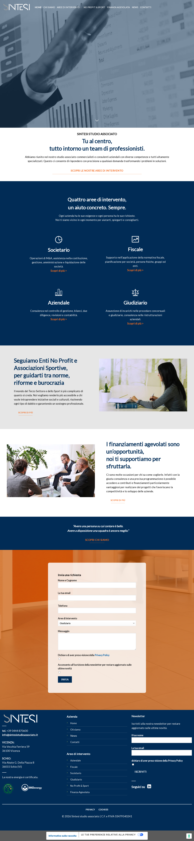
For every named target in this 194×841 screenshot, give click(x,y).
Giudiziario (76, 779)
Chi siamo (49, 7)
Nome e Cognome (67, 580)
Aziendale (75, 760)
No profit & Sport (94, 7)
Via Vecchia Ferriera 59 (16, 746)
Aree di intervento (67, 618)
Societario (75, 773)
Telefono (62, 605)
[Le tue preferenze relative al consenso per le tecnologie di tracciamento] (189, 836)
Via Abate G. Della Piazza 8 (18, 762)
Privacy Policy (102, 655)
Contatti (145, 7)
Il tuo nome (137, 735)
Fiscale (74, 767)
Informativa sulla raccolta (62, 835)
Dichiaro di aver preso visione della (83, 655)
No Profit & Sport (79, 785)
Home (38, 7)
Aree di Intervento (68, 7)
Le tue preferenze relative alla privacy (108, 834)
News (135, 7)
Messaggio (63, 631)
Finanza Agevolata (118, 7)
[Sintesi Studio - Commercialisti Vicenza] (16, 7)
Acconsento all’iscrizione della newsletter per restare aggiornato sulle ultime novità (95, 666)
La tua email (64, 593)
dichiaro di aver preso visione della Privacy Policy (157, 760)
